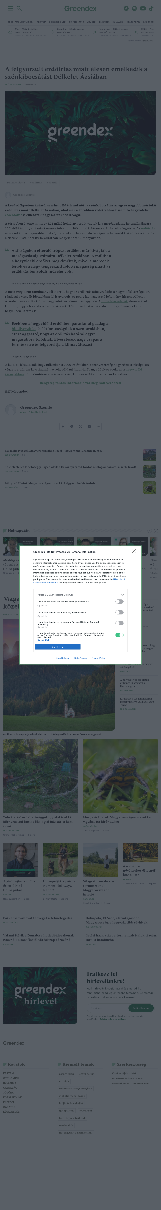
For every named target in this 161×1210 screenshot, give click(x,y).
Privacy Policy (98, 658)
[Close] (135, 552)
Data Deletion (62, 658)
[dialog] (80, 605)
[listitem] (80, 594)
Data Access (80, 658)
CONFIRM (58, 647)
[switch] (119, 601)
